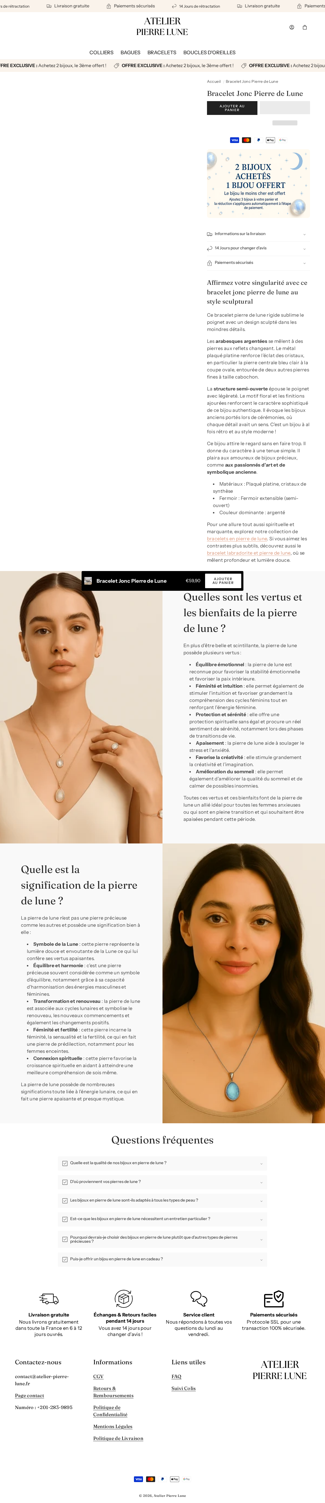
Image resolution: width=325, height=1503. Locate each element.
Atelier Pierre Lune (170, 1496)
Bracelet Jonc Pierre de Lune (252, 81)
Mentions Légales (113, 1426)
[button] (285, 108)
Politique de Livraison (118, 1438)
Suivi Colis (184, 1388)
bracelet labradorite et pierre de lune (249, 553)
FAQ (177, 1376)
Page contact (29, 1395)
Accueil (214, 81)
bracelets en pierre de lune (237, 539)
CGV (98, 1376)
